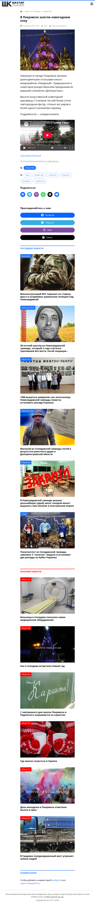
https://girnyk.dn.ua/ (55, 896)
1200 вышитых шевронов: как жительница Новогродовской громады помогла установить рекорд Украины (45, 400)
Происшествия (28, 307)
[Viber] (36, 194)
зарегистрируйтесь (30, 883)
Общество (29, 168)
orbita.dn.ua (53, 161)
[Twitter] (50, 194)
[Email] (56, 194)
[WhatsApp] (43, 194)
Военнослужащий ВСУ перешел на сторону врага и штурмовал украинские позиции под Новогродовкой (46, 297)
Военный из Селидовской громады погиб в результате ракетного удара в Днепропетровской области (45, 451)
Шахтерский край (30, 155)
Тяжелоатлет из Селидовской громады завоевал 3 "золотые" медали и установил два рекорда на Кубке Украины (45, 555)
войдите (56, 880)
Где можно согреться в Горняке (38, 761)
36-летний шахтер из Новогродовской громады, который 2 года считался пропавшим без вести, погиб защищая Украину (43, 348)
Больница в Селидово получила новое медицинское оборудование (42, 618)
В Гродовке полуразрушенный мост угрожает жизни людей (47, 857)
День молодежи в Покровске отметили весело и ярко (43, 808)
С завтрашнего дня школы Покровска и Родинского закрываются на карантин (43, 713)
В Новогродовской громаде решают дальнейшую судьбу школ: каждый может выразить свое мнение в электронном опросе (47, 503)
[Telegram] (29, 194)
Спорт (24, 514)
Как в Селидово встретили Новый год (42, 666)
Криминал (26, 256)
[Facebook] (22, 194)
